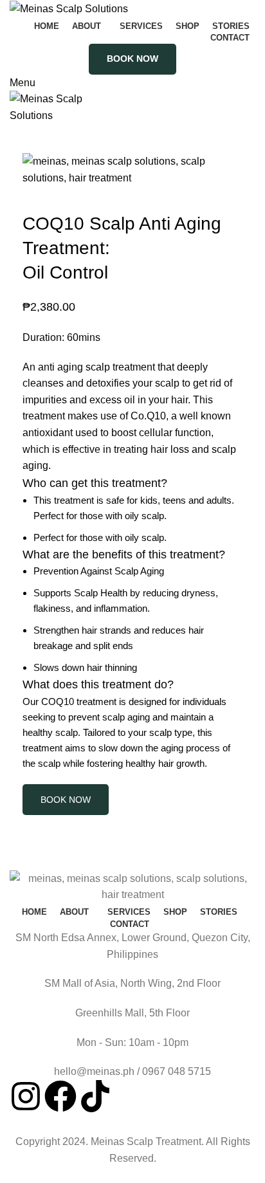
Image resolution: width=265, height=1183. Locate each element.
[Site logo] (69, 8)
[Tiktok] (95, 1096)
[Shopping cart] (13, 132)
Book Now (132, 58)
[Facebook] (60, 1096)
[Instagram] (26, 1096)
